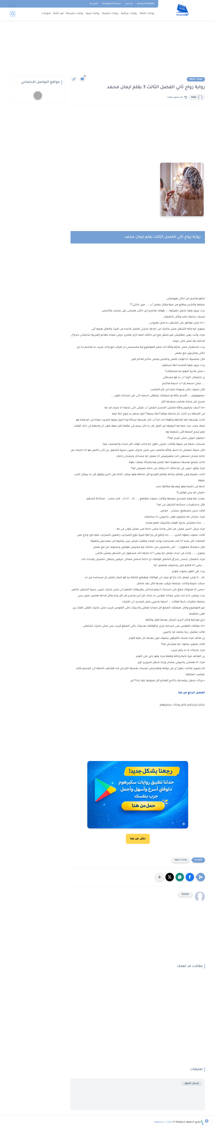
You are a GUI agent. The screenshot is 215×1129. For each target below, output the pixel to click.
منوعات (46, 13)
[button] (190, 877)
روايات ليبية (93, 13)
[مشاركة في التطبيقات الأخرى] (159, 877)
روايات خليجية (110, 13)
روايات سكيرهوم (163, 1122)
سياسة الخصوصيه (111, 4)
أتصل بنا (94, 4)
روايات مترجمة (74, 13)
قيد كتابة (58, 13)
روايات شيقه (195, 79)
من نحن (129, 4)
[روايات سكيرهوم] (182, 10)
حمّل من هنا (138, 838)
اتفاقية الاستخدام (145, 4)
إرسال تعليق (192, 1083)
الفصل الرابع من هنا (191, 692)
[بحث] (12, 13)
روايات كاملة (147, 13)
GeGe (193, 97)
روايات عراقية (129, 13)
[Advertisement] (107, 50)
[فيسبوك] (12, 4)
